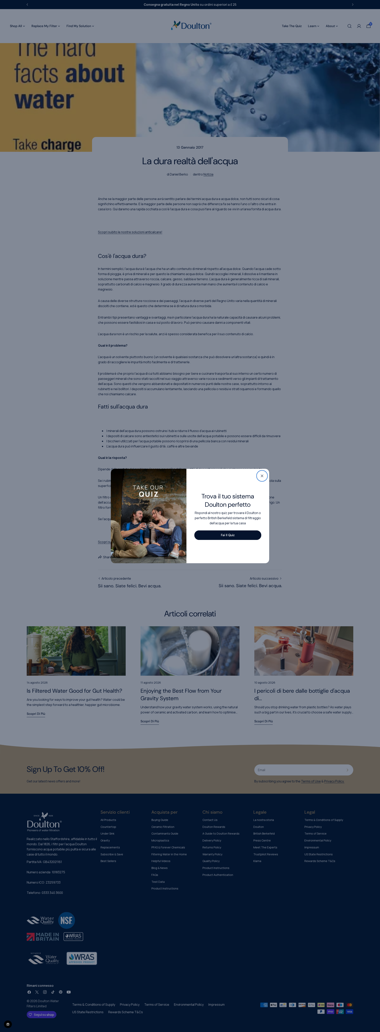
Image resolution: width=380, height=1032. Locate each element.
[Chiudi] (262, 476)
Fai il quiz (228, 535)
